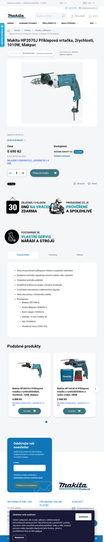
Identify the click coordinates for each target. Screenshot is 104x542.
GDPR (44, 3)
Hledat (63, 16)
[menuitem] (12, 23)
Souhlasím (83, 517)
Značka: (66, 54)
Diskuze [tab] (80, 255)
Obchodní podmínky (31, 3)
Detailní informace (15, 140)
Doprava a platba (14, 3)
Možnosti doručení (62, 156)
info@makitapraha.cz (85, 508)
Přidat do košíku (41, 173)
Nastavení (19, 537)
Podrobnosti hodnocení (44, 53)
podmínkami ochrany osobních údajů (28, 478)
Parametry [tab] (53, 255)
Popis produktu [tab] (23, 255)
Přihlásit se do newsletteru (26, 485)
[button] (46, 421)
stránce (38, 531)
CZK (89, 3)
